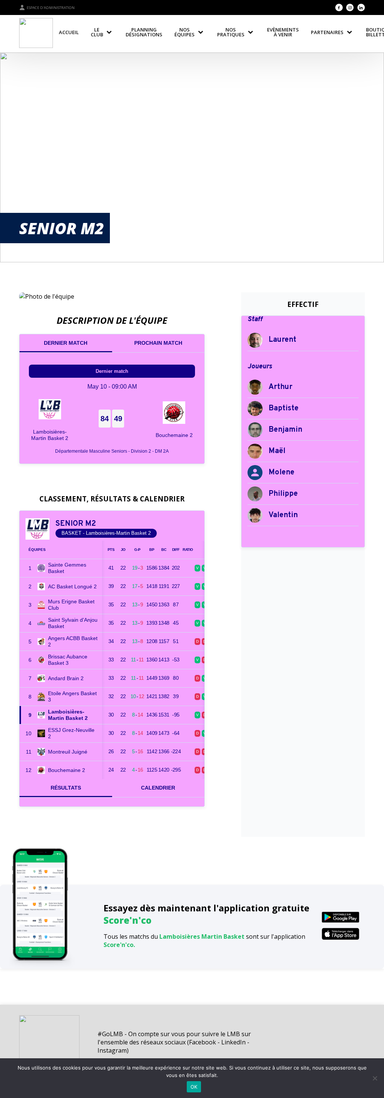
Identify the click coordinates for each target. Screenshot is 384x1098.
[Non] (374, 1078)
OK (194, 1087)
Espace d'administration (51, 7)
